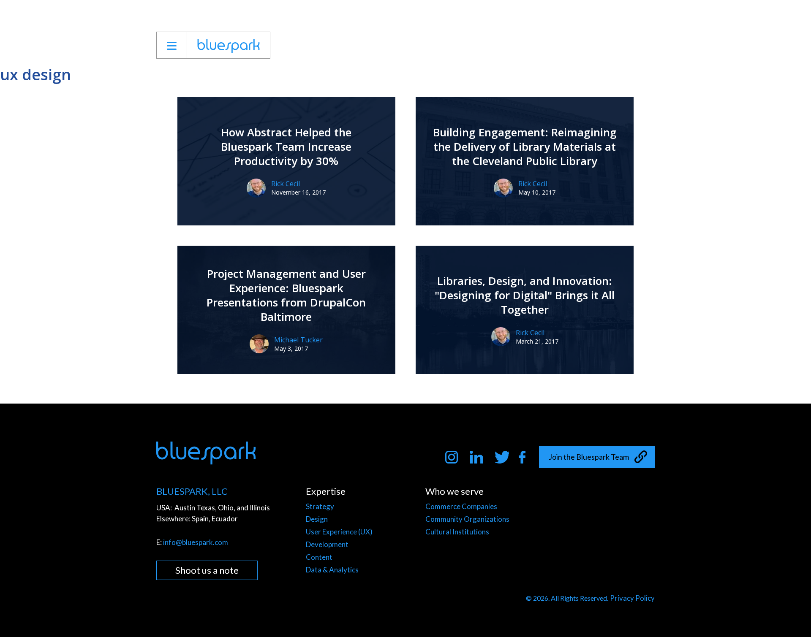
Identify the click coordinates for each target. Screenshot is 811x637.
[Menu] (172, 45)
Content (319, 557)
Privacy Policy (632, 598)
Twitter (501, 457)
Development (327, 544)
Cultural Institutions (457, 531)
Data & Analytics (332, 569)
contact (636, 45)
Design (317, 519)
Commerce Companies (461, 506)
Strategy (320, 506)
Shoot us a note (207, 570)
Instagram (452, 457)
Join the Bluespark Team (589, 456)
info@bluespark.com (195, 542)
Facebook (526, 457)
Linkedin (477, 457)
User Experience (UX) (339, 531)
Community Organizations (467, 519)
